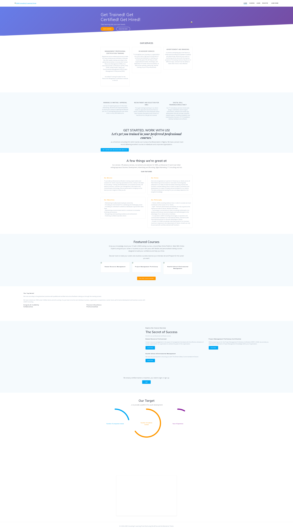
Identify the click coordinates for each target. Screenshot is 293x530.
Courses (252, 3)
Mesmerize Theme (168, 526)
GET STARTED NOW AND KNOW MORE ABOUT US (115, 149)
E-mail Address (126, 488)
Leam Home (274, 3)
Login (258, 3)
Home (245, 3)
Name (123, 481)
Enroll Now (115, 263)
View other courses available (146, 278)
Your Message (126, 494)
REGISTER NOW (123, 29)
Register (265, 3)
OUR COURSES (107, 29)
